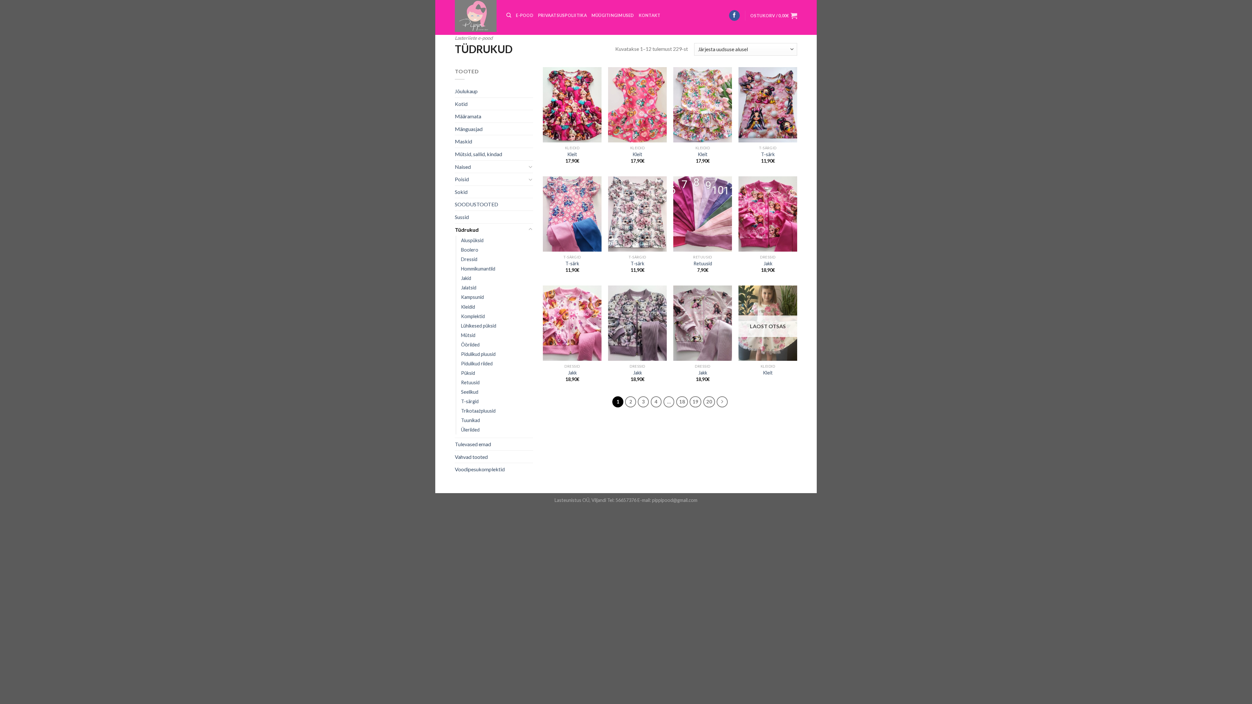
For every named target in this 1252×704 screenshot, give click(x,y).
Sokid (461, 192)
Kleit (572, 154)
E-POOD (524, 15)
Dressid (469, 259)
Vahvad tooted (471, 457)
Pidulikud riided (477, 363)
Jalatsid (468, 287)
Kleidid (468, 307)
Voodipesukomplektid (480, 469)
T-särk (768, 154)
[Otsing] (508, 15)
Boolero (469, 250)
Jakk (768, 263)
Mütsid (468, 335)
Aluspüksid (472, 240)
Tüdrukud (467, 230)
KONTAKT (650, 15)
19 (695, 401)
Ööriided (470, 344)
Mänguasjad (469, 129)
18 (682, 401)
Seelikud (469, 392)
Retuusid (470, 382)
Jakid (466, 278)
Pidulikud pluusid (478, 354)
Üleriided (470, 430)
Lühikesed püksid (478, 326)
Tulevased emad (473, 444)
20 (709, 401)
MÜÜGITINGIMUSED (612, 15)
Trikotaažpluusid (478, 411)
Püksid (468, 373)
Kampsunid (472, 297)
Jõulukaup (466, 91)
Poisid (462, 179)
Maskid (463, 141)
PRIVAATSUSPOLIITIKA (562, 15)
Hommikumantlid (478, 268)
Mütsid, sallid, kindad (478, 154)
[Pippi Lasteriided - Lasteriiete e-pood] (476, 16)
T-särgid (470, 401)
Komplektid (473, 316)
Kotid (461, 104)
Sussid (462, 217)
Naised (463, 167)
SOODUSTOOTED (476, 204)
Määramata (468, 116)
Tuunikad (470, 420)
